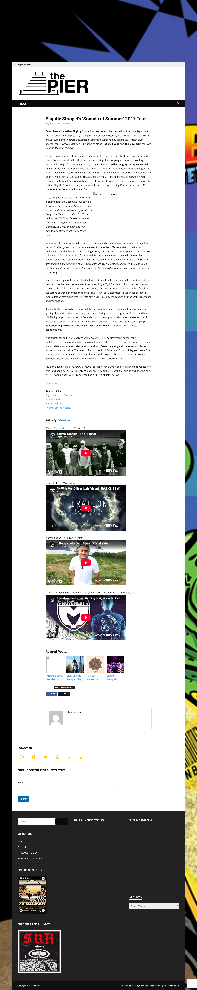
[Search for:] (43, 821)
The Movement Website (58, 407)
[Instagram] (22, 756)
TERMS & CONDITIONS (31, 858)
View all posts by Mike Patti (82, 718)
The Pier (36, 985)
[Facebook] (34, 756)
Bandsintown (53, 383)
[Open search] (178, 103)
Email (21, 782)
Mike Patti (65, 124)
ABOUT (22, 841)
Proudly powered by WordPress (135, 985)
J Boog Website (54, 403)
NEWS (23, 103)
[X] (70, 756)
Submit (23, 798)
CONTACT (23, 846)
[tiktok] (82, 756)
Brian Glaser (64, 420)
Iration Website (54, 399)
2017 (56, 687)
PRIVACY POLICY (28, 852)
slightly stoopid (66, 687)
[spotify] (58, 756)
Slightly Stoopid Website (59, 395)
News (48, 114)
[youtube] (46, 756)
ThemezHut (174, 985)
